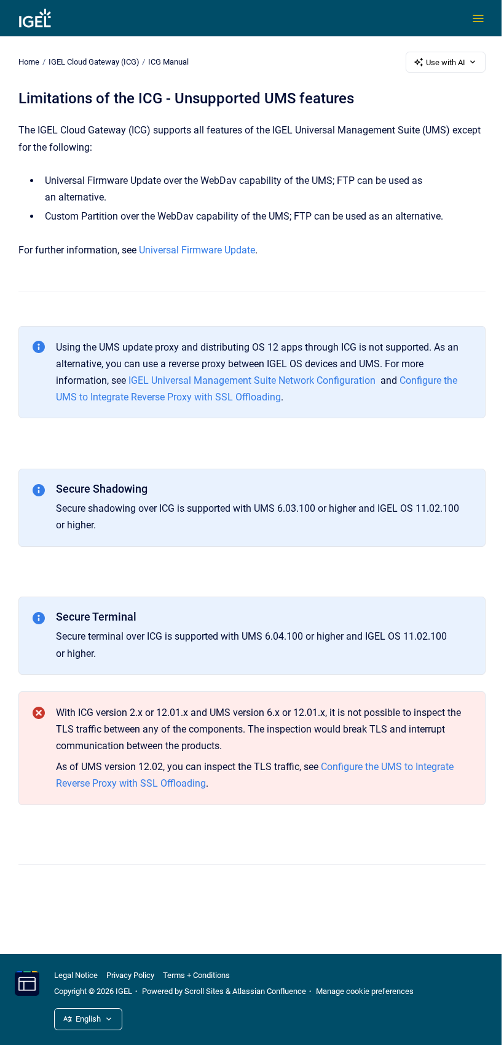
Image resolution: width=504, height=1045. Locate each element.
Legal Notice (76, 975)
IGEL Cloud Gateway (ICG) (94, 61)
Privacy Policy (130, 975)
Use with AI (445, 62)
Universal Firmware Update (197, 250)
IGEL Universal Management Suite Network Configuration (252, 380)
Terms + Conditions (196, 975)
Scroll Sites (204, 991)
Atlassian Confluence (269, 991)
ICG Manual (168, 61)
